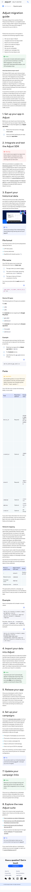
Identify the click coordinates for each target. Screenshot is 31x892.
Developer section (7, 166)
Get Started (8, 6)
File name (6, 260)
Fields (5, 371)
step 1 (22, 268)
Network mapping (8, 527)
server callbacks (8, 831)
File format (7, 240)
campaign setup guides (14, 719)
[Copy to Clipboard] (24, 285)
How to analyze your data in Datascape (14, 818)
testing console (14, 181)
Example (5, 338)
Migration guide (17, 6)
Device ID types (7, 298)
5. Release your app (13, 689)
